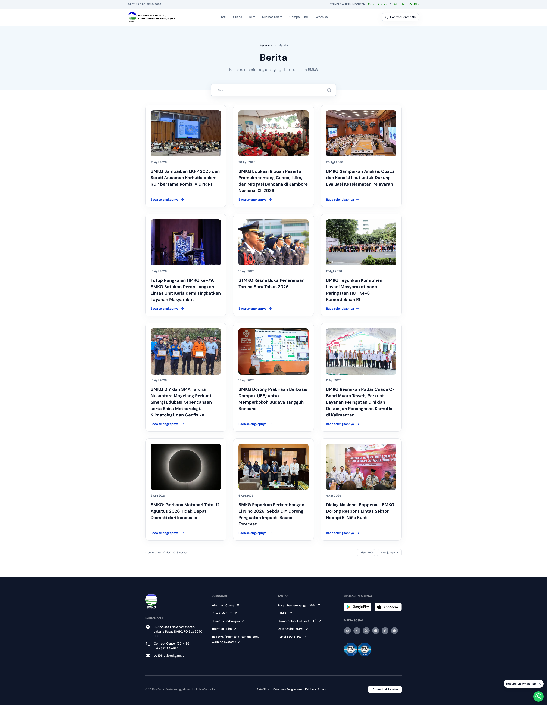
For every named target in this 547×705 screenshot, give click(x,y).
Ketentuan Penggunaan (287, 689)
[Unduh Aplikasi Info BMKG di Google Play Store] (357, 607)
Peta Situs (263, 689)
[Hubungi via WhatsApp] (538, 696)
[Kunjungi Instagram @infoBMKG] (375, 630)
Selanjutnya (387, 552)
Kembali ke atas (387, 689)
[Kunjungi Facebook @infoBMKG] (356, 630)
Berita (283, 45)
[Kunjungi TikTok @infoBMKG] (385, 630)
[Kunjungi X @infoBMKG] (366, 630)
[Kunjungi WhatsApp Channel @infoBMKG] (394, 630)
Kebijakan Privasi (315, 689)
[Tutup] (540, 685)
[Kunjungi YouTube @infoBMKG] (347, 630)
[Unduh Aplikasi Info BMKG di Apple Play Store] (388, 607)
